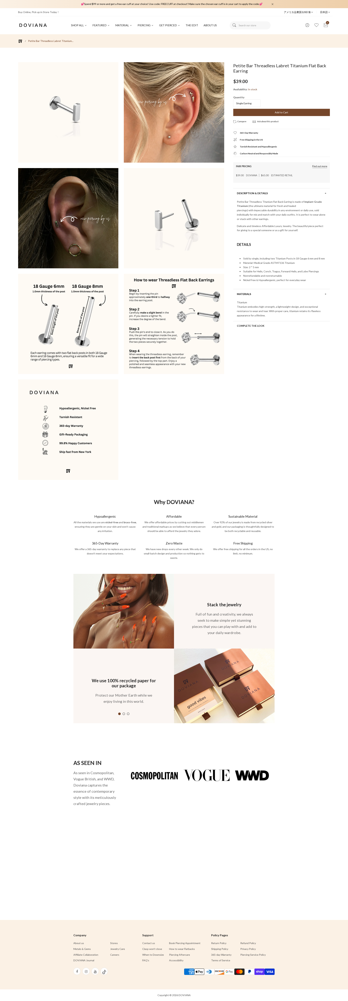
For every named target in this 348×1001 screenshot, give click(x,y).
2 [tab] (124, 714)
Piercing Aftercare (179, 954)
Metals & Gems (82, 948)
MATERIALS (244, 294)
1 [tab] (119, 714)
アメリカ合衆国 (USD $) (297, 12)
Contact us (148, 943)
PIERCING (144, 25)
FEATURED (99, 25)
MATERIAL (122, 25)
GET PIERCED (168, 25)
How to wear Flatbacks (182, 948)
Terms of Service (220, 960)
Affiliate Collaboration (85, 954)
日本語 (324, 12)
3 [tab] (128, 714)
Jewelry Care (117, 948)
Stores (114, 943)
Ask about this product (268, 121)
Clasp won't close (152, 948)
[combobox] (250, 25)
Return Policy (218, 943)
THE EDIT (192, 25)
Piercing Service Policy (253, 954)
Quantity (238, 97)
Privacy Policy (248, 948)
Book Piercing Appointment (184, 943)
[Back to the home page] (20, 41)
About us (78, 943)
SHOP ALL (77, 25)
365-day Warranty (221, 954)
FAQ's (145, 960)
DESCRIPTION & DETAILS (252, 193)
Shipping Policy (219, 948)
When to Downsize (153, 954)
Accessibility (176, 960)
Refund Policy (248, 943)
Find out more (319, 166)
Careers (114, 954)
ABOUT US (210, 25)
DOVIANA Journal (83, 960)
